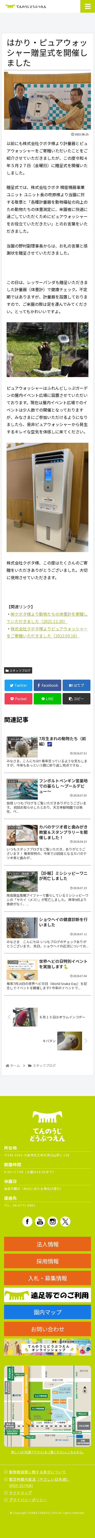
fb (27, 1221)
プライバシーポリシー (28, 1499)
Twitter (65, 1221)
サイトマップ (20, 1492)
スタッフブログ (20, 670)
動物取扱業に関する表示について (37, 1471)
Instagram (53, 1221)
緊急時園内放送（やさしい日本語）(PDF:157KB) (39, 1482)
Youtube (40, 1221)
